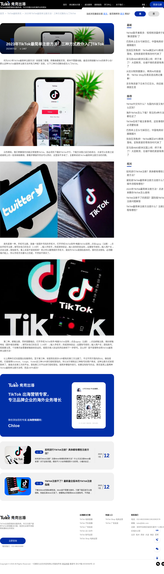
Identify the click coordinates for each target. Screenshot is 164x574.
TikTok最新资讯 (14, 13)
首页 (2, 13)
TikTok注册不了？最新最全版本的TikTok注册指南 (68, 483)
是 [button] (140, 14)
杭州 (138, 535)
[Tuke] (23, 3)
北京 (133, 535)
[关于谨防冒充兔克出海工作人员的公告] (157, 530)
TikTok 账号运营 (86, 535)
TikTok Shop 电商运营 (88, 539)
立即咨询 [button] (13, 541)
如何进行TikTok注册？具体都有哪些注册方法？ (67, 452)
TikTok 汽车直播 (86, 523)
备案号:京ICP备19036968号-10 (82, 564)
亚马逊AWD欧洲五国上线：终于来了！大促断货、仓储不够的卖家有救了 (145, 63)
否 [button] (154, 14)
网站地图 (65, 564)
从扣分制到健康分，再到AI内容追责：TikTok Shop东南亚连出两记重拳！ (144, 75)
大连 (147, 535)
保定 (152, 535)
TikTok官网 (85, 244)
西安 (142, 535)
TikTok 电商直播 (86, 519)
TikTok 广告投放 (86, 527)
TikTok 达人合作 (86, 531)
